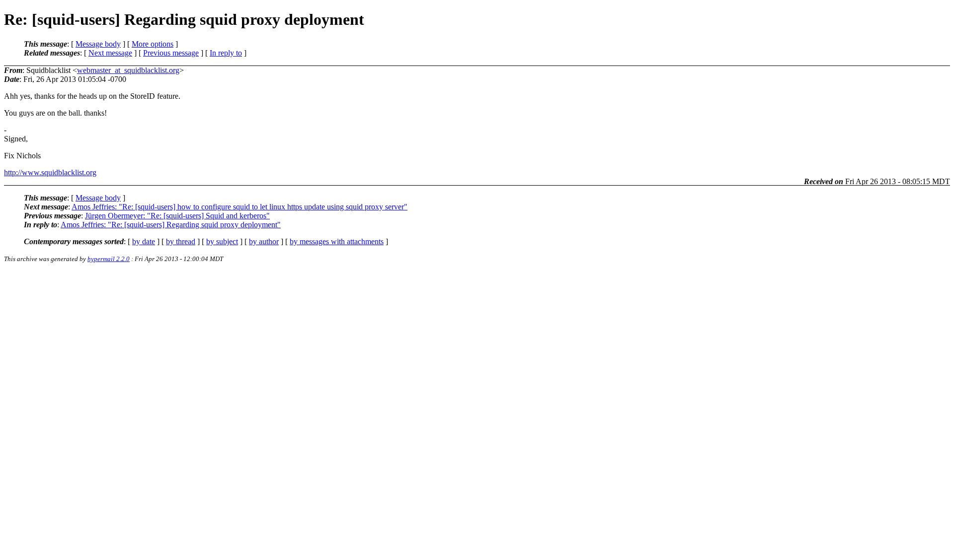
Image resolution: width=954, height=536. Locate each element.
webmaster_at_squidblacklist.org (128, 70)
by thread (180, 241)
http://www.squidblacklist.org (50, 172)
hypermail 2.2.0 (108, 259)
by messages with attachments (337, 241)
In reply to (226, 53)
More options (152, 44)
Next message (110, 53)
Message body (98, 44)
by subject (222, 241)
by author (264, 241)
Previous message (171, 53)
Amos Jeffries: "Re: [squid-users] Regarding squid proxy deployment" (171, 224)
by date (143, 241)
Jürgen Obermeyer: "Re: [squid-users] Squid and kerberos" (177, 215)
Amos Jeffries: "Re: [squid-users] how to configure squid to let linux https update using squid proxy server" (239, 206)
